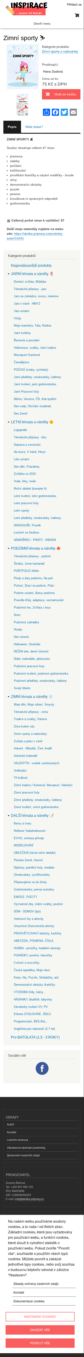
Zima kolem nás (24, 726)
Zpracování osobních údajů (23, 1155)
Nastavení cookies (40, 1316)
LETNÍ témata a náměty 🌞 (32, 422)
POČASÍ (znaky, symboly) (31, 369)
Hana (47, 71)
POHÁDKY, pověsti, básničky (33, 955)
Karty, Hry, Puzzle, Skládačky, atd (36, 977)
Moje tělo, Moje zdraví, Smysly (34, 704)
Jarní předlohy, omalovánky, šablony (37, 377)
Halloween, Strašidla (27, 644)
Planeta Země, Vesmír (28, 860)
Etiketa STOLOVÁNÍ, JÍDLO (32, 1014)
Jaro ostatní (21, 311)
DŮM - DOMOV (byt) (27, 911)
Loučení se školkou (26, 532)
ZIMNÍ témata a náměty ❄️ (32, 697)
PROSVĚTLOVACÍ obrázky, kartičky (37, 933)
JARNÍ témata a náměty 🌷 (32, 274)
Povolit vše (40, 1343)
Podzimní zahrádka (26, 622)
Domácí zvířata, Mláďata (30, 281)
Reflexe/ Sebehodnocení (30, 830)
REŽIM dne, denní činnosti (31, 651)
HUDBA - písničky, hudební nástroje (37, 948)
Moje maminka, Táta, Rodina (32, 325)
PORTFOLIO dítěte (26, 570)
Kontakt (11, 1132)
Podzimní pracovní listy (29, 666)
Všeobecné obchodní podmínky (26, 1147)
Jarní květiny (22, 333)
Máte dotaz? (34, 127)
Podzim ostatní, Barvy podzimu (34, 593)
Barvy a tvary (22, 823)
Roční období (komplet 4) (30, 488)
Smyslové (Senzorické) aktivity (34, 926)
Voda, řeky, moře (25, 481)
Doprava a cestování (27, 444)
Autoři (10, 1124)
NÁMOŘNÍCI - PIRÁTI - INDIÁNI (35, 540)
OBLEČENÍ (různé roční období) (34, 852)
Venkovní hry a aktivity (29, 918)
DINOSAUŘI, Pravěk (27, 525)
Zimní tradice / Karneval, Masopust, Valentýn (43, 785)
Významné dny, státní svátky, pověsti (38, 904)
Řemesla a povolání (27, 340)
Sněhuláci (20, 770)
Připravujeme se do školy (30, 882)
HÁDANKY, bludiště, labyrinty (33, 999)
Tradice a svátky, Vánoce (30, 719)
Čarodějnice (21, 362)
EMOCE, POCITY (25, 897)
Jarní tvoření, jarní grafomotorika (35, 384)
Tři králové (20, 777)
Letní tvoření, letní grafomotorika (35, 496)
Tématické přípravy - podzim (32, 556)
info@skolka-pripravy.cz (29, 1199)
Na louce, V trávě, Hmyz (30, 452)
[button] (22, 91)
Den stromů (21, 637)
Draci (17, 615)
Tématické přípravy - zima (31, 712)
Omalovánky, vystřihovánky (32, 874)
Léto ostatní (21, 459)
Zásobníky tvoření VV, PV (31, 1007)
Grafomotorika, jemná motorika (34, 889)
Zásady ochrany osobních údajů (36, 1283)
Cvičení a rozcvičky (27, 962)
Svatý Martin (22, 688)
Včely (17, 318)
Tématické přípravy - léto (30, 437)
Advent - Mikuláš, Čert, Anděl (33, 748)
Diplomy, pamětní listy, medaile (34, 867)
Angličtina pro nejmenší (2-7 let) (34, 1028)
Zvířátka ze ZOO (25, 473)
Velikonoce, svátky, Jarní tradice (35, 347)
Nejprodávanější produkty (31, 265)
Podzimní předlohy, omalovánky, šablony (40, 680)
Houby (18, 629)
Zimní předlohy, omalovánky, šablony (38, 800)
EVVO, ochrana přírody (29, 838)
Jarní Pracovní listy (26, 391)
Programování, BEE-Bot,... (31, 1021)
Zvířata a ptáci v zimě (28, 741)
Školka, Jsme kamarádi (29, 563)
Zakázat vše (40, 1329)
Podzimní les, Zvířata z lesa (32, 607)
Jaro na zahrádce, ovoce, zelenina (36, 296)
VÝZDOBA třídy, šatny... (30, 992)
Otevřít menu (42, 23)
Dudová (57, 71)
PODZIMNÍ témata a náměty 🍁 (36, 548)
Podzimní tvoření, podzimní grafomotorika (41, 673)
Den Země (20, 413)
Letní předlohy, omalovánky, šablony (37, 518)
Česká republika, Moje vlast (32, 970)
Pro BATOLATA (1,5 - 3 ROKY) (35, 1037)
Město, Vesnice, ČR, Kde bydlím (35, 399)
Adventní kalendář (25, 755)
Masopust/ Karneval (27, 355)
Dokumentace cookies (28, 1301)
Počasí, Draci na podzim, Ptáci (34, 585)
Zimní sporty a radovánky (60, 51)
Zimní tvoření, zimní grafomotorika (36, 807)
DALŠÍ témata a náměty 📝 (32, 815)
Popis (12, 127)
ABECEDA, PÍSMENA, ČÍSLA (33, 940)
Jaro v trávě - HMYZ (27, 303)
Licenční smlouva (17, 1140)
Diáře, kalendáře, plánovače (32, 658)
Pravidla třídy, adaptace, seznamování (39, 600)
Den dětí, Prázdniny (27, 466)
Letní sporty (21, 510)
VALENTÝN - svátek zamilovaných (36, 763)
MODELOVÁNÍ (23, 845)
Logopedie (20, 430)
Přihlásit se (74, 4)
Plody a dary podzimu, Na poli (33, 578)
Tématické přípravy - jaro (30, 289)
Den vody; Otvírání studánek (32, 406)
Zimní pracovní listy (27, 792)
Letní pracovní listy (26, 503)
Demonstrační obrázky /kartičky (34, 984)
